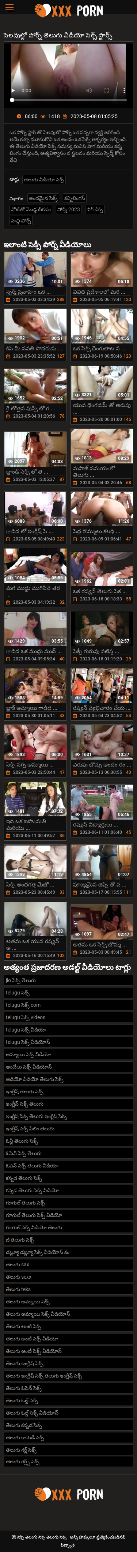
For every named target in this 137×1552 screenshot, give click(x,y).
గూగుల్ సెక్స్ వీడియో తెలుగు (34, 1227)
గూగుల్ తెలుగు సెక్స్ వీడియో (34, 1215)
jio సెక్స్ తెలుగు (21, 980)
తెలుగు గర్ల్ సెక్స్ (21, 1450)
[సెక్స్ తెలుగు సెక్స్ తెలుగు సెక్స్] (68, 16)
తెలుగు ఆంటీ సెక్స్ (23, 1326)
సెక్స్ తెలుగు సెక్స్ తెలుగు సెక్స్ (42, 1537)
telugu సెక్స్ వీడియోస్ (28, 1042)
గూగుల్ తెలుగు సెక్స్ (25, 1203)
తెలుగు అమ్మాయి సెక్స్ (28, 1301)
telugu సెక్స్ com (23, 1005)
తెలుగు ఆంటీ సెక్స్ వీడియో (32, 1339)
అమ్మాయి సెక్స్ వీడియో (28, 1054)
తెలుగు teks (18, 1289)
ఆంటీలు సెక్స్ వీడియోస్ (29, 1067)
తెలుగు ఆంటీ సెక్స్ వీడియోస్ (34, 1351)
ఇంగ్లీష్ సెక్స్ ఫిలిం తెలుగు (30, 1128)
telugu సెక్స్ (18, 993)
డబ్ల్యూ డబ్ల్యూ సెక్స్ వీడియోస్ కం (37, 1252)
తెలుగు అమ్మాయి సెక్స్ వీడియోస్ (38, 1314)
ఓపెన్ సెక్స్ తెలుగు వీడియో (32, 1166)
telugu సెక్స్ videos (25, 1017)
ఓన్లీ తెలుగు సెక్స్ (22, 1141)
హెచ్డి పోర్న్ (21, 221)
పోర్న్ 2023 (68, 209)
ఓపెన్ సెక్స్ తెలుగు (24, 1153)
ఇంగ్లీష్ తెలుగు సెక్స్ (24, 1091)
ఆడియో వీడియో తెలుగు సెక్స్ (35, 1079)
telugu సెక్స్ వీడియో (26, 1030)
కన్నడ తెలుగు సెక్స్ (24, 1178)
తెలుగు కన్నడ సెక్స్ (24, 1425)
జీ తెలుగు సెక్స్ (20, 1240)
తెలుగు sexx (18, 1277)
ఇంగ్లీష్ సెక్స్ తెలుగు (24, 1104)
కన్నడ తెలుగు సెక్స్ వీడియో (32, 1190)
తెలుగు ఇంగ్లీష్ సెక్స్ (24, 1363)
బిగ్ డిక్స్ (95, 209)
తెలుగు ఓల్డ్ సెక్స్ (22, 1400)
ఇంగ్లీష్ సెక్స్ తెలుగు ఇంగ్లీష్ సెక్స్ (36, 1116)
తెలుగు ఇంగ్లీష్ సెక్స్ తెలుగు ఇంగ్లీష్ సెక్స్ (44, 1376)
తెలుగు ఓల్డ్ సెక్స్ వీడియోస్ (32, 1413)
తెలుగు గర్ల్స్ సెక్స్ (22, 1461)
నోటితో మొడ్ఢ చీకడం (31, 209)
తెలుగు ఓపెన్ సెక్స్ (24, 1388)
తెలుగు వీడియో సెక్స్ (44, 179)
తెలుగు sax (17, 1264)
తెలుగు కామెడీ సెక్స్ (25, 1437)
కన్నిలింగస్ (74, 198)
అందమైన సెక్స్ (43, 198)
